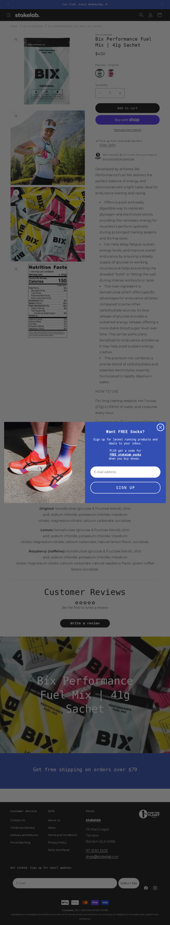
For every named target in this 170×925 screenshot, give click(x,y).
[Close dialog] (160, 427)
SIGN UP (125, 487)
